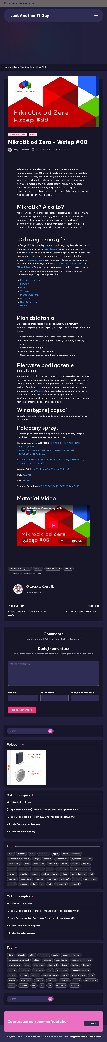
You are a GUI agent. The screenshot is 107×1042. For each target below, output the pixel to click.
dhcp (27, 864)
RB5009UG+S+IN (26, 454)
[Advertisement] (53, 44)
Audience (40, 454)
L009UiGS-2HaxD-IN (63, 450)
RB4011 (78, 443)
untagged (23, 884)
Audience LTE (76, 459)
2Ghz (11, 854)
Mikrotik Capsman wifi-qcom (23, 824)
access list (43, 854)
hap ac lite (38, 869)
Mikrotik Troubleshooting (21, 831)
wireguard (75, 884)
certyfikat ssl (61, 859)
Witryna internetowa (83, 692)
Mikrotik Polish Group (72, 263)
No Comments (62, 150)
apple (55, 854)
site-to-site (90, 879)
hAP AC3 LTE (23, 450)
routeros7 (65, 879)
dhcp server (39, 864)
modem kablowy (78, 874)
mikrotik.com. (51, 249)
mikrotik (38, 568)
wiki (28, 252)
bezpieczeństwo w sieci (19, 859)
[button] (33, 592)
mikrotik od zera (18, 135)
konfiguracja (62, 869)
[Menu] (96, 15)
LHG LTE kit (62, 459)
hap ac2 (12, 869)
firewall (64, 864)
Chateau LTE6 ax (26, 463)
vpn (42, 884)
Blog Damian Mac (29, 302)
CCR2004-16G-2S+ (70, 486)
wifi (49, 884)
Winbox (39, 391)
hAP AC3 (68, 443)
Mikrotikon (25, 298)
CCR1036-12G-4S (48, 486)
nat (91, 874)
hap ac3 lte (24, 869)
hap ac (86, 864)
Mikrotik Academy (29, 294)
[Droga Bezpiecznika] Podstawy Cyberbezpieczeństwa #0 (41, 816)
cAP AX (53, 469)
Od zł (34, 757)
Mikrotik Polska (25, 267)
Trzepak (24, 291)
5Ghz (32, 854)
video (32, 135)
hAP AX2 (36, 450)
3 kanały (21, 854)
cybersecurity (14, 864)
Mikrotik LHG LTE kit (36, 771)
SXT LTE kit (28, 459)
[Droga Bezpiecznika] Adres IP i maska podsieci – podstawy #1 (43, 809)
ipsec (50, 869)
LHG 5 (52, 459)
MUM (22, 287)
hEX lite (26, 480)
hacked (75, 864)
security (77, 879)
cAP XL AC (64, 469)
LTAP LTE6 (41, 463)
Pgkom (23, 305)
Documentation (36, 260)
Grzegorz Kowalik (40, 586)
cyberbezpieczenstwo (81, 859)
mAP (45, 469)
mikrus (64, 874)
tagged (12, 884)
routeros (68, 568)
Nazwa (13, 692)
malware (12, 874)
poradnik (12, 879)
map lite (23, 874)
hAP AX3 (46, 450)
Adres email (48, 692)
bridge (36, 859)
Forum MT (25, 283)
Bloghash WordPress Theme (86, 1036)
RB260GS (22, 446)
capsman (47, 859)
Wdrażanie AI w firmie (19, 802)
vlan (34, 884)
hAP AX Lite (56, 443)
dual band (53, 864)
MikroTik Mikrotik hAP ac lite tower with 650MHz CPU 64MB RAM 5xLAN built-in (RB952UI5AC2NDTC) (36, 754)
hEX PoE (27, 475)
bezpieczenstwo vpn (71, 854)
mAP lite (38, 469)
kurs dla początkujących (20, 568)
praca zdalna (26, 879)
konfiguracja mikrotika (80, 869)
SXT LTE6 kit (41, 459)
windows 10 (61, 884)
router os (52, 879)
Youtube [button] (92, 1023)
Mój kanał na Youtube (31, 280)
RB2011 (31, 446)
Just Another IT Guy (30, 15)
